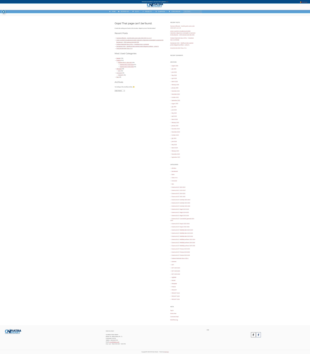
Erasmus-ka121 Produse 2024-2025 (181, 252)
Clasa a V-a (174, 177)
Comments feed (174, 316)
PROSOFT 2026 (176, 299)
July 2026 (174, 69)
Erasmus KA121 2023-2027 (125, 62)
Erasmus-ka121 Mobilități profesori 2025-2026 (183, 245)
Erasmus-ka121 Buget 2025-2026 (180, 215)
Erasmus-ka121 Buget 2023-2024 (180, 209)
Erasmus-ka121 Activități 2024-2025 (181, 203)
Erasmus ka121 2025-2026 (127, 66)
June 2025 (174, 110)
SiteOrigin (166, 351)
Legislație (174, 277)
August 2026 (175, 65)
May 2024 (174, 144)
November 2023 (176, 154)
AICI (167, 1)
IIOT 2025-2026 (176, 274)
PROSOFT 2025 (176, 296)
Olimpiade (119, 68)
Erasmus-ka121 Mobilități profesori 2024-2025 (183, 242)
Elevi (117, 77)
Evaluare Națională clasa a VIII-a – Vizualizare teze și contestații (132, 44)
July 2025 (174, 106)
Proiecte (118, 60)
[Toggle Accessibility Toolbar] (4, 12)
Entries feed (173, 313)
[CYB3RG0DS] (258, 334)
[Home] (155, 4)
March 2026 (175, 81)
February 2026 (175, 84)
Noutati (118, 58)
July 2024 (174, 138)
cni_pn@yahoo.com (114, 342)
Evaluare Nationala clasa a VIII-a (180, 258)
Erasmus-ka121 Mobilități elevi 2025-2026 (182, 236)
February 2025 (175, 122)
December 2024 (176, 128)
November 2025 (176, 94)
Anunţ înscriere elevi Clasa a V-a (124, 48)
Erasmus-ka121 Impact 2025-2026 (180, 226)
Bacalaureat (175, 171)
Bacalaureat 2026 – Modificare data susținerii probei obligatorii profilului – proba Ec (137, 46)
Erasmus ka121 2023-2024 (127, 64)
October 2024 (175, 135)
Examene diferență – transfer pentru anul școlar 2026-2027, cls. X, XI (133, 38)
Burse (173, 174)
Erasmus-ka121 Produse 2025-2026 (181, 255)
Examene (174, 261)
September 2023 (176, 157)
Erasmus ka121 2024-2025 (178, 193)
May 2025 (174, 113)
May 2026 (174, 75)
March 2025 (175, 119)
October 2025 (175, 97)
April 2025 (174, 116)
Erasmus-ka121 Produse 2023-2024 (181, 249)
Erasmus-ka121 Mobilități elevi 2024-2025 (182, 233)
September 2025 (176, 100)
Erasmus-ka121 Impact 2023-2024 (180, 223)
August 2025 (175, 103)
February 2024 (175, 151)
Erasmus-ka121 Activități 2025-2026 (181, 206)
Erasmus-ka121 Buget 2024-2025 (180, 212)
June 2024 (174, 141)
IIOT (119, 70)
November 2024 (176, 132)
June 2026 (174, 72)
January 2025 (175, 125)
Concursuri (119, 73)
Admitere (174, 168)
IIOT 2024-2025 (176, 271)
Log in (171, 310)
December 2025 (176, 91)
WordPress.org (174, 319)
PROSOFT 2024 (176, 293)
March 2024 (175, 147)
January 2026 (175, 87)
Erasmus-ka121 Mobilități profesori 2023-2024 (183, 239)
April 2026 (174, 78)
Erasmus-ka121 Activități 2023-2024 (181, 199)
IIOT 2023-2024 (176, 267)
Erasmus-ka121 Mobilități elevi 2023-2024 (182, 230)
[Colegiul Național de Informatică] (253, 334)
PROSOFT (120, 75)
